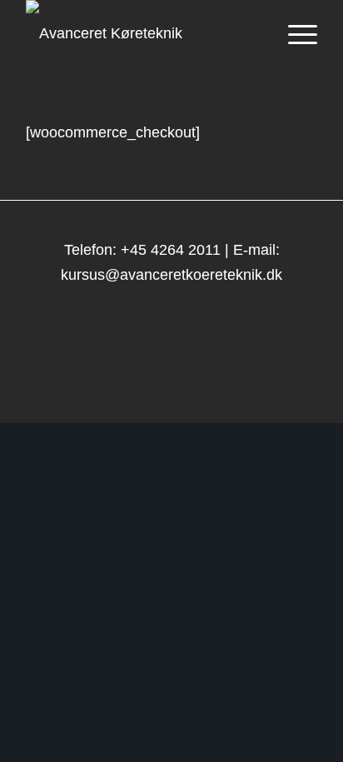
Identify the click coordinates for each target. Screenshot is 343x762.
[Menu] (294, 33)
